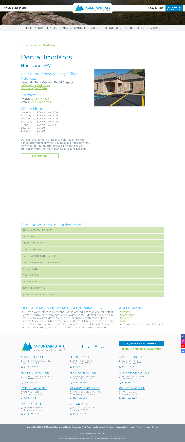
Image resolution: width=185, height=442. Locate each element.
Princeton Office (132, 388)
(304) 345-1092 (129, 382)
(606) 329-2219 (31, 366)
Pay (156, 8)
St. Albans (126, 318)
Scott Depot (128, 314)
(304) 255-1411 (79, 366)
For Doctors (112, 28)
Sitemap (155, 427)
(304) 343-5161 (129, 366)
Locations (153, 28)
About (39, 28)
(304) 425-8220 (129, 398)
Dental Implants (71, 28)
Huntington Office (35, 372)
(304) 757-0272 (40, 98)
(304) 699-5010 (80, 398)
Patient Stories (133, 28)
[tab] (92, 230)
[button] (92, 230)
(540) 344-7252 (80, 413)
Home (28, 28)
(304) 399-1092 (31, 382)
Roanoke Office (32, 403)
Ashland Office (32, 356)
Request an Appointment (142, 343)
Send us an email (40, 101)
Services (51, 28)
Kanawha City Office (134, 372)
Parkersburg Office (85, 388)
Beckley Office (81, 356)
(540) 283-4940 (31, 413)
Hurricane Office (83, 372)
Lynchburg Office (34, 388)
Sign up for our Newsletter (142, 349)
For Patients (92, 28)
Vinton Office (80, 403)
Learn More (39, 156)
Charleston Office (133, 356)
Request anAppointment (174, 8)
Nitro (123, 321)
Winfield (125, 311)
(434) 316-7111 (30, 398)
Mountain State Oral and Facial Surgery (62, 427)
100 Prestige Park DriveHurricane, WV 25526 (35, 87)
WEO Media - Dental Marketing (94, 427)
